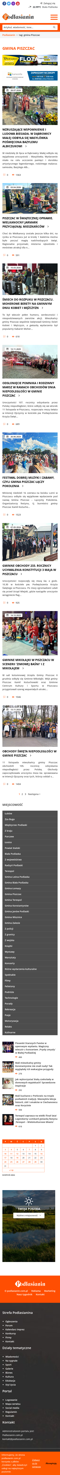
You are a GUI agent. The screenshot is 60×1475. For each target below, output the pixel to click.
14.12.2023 (15, 615)
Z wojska (9, 940)
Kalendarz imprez (14, 1329)
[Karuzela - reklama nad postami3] (30, 75)
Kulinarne (10, 1032)
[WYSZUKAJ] (30, 27)
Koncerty (10, 963)
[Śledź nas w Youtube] (18, 3)
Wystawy (10, 951)
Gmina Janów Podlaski (17, 911)
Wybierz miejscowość (27, 1215)
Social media (12, 1407)
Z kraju (8, 830)
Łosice (8, 842)
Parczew (9, 836)
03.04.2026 (15, 187)
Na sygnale (11, 1360)
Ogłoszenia (11, 1321)
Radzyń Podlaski (14, 865)
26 (17, 1162)
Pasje (8, 1015)
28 (29, 1162)
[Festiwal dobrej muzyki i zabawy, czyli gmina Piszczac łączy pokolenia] (30, 452)
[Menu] (54, 17)
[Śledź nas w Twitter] (9, 3)
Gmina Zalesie (12, 922)
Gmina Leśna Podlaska (17, 876)
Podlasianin (8, 34)
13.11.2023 (15, 709)
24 (5, 1162)
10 (5, 1154)
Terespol (9, 871)
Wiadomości (12, 1356)
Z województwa (13, 859)
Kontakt (40, 1294)
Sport (8, 1364)
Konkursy (10, 1333)
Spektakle (10, 974)
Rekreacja (10, 1009)
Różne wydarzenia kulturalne (21, 969)
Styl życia (10, 1384)
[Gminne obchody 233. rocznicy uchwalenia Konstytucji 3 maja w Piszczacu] (30, 542)
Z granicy (10, 934)
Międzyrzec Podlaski (16, 824)
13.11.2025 (15, 349)
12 (17, 1154)
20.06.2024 (15, 436)
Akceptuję (51, 1463)
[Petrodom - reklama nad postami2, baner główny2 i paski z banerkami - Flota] (30, 59)
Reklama (36, 1290)
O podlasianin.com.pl (16, 1290)
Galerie (9, 1368)
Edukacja (10, 1380)
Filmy (8, 980)
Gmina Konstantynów (16, 905)
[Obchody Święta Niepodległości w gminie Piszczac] (30, 726)
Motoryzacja (11, 1020)
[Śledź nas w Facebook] (4, 3)
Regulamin (11, 1411)
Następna (33, 794)
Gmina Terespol (13, 899)
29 (35, 1162)
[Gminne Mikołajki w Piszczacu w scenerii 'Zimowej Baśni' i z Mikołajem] (30, 633)
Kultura (9, 1376)
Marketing (49, 1290)
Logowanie (11, 1399)
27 (23, 1162)
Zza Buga (10, 819)
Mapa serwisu (12, 1403)
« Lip (11, 1170)
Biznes (8, 1372)
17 (5, 1158)
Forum (8, 1325)
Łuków (8, 813)
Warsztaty (10, 957)
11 (11, 1154)
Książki (8, 945)
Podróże (9, 992)
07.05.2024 (15, 527)
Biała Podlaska (13, 853)
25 (11, 1162)
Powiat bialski (12, 848)
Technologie (11, 997)
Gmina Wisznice (13, 917)
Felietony (10, 986)
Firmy (8, 1337)
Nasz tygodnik (24, 1294)
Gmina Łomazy (13, 888)
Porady (9, 1003)
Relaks (8, 1026)
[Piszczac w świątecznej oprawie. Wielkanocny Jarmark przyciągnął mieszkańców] (30, 198)
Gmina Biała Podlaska (16, 882)
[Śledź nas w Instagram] (13, 3)
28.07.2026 (15, 90)
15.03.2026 (15, 267)
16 (41, 1154)
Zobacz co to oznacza (36, 1463)
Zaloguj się (49, 3)
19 (17, 1158)
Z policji (9, 928)
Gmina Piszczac (13, 894)
